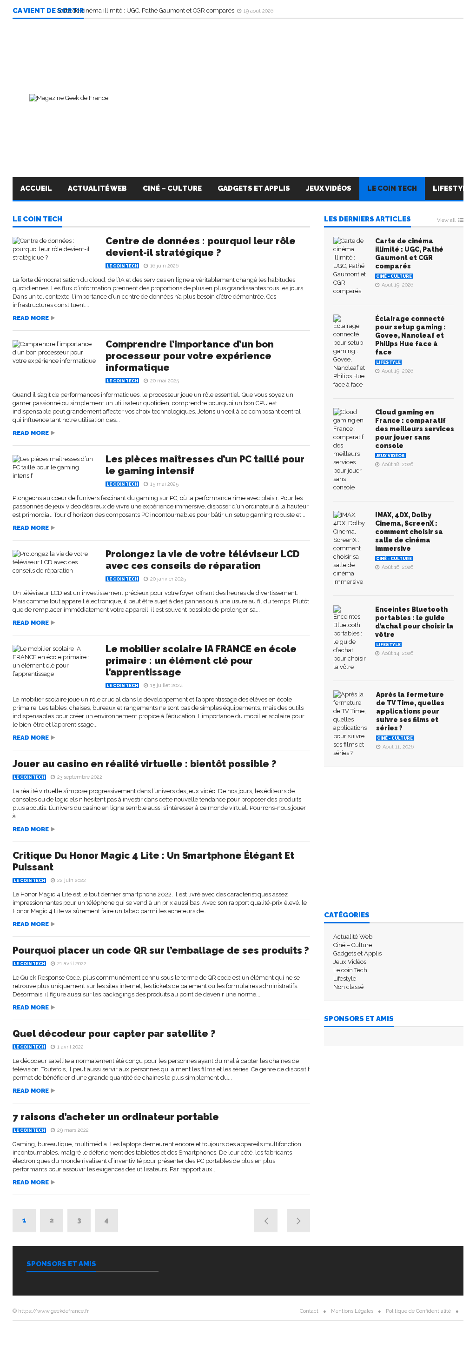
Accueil (36, 188)
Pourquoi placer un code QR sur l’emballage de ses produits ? (161, 950)
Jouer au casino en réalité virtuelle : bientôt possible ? (145, 763)
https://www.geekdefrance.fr (53, 1311)
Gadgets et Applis (254, 188)
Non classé (348, 986)
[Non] (52, 1359)
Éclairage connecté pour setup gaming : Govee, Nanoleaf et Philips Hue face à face (410, 335)
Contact (309, 1311)
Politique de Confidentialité (418, 1311)
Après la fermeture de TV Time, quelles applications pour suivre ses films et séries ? (410, 711)
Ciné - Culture (394, 276)
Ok (41, 1357)
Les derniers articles (367, 219)
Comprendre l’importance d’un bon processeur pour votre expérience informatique (190, 356)
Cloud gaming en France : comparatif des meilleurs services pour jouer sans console (414, 428)
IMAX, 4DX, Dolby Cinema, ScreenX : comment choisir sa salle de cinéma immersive (409, 531)
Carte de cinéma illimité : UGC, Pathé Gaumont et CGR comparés (146, 10)
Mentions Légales (352, 1311)
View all (446, 220)
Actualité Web (97, 188)
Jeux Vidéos (328, 188)
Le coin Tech (392, 188)
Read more (31, 318)
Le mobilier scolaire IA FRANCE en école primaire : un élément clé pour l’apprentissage (201, 660)
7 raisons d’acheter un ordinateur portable (116, 1116)
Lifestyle (388, 362)
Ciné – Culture (172, 188)
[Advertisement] (294, 98)
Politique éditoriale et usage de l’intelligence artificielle (238, 1334)
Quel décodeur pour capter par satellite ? (114, 1033)
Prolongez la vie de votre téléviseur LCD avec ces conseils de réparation (202, 559)
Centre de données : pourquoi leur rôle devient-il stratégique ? (201, 246)
